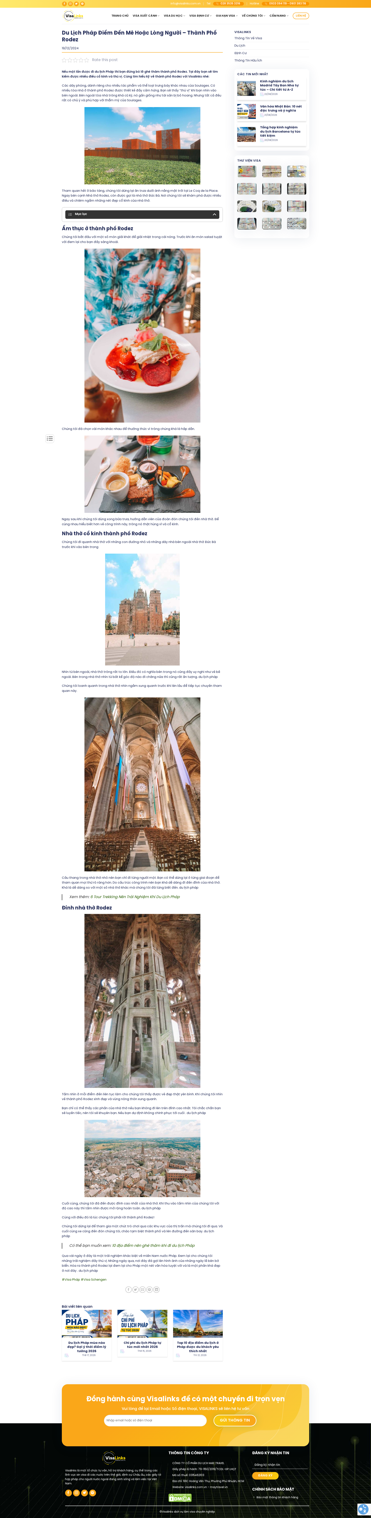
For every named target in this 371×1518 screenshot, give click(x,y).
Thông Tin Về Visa (248, 38)
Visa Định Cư (199, 15)
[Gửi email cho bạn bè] (142, 1289)
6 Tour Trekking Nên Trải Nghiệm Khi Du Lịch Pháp (135, 897)
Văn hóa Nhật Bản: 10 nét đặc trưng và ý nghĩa (281, 109)
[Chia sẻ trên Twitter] (135, 1289)
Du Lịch (239, 45)
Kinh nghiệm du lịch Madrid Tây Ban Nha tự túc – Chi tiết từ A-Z (279, 85)
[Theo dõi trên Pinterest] (82, 4)
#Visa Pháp (71, 1279)
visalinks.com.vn (196, 1487)
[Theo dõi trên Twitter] (76, 4)
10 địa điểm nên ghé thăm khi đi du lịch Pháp (153, 1246)
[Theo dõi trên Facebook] (64, 4)
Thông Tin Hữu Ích (248, 60)
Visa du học (173, 15)
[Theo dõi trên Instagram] (70, 4)
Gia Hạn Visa (225, 15)
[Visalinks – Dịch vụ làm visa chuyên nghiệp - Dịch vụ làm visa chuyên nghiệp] (81, 16)
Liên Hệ (301, 15)
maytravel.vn (219, 1487)
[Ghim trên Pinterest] (149, 1289)
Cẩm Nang (278, 15)
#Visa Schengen (93, 1279)
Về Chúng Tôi (252, 15)
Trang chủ (120, 15)
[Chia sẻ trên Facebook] (128, 1289)
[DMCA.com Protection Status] (180, 1497)
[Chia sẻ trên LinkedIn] (156, 1289)
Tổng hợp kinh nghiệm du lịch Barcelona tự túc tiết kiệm (280, 131)
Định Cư (240, 53)
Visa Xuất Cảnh (145, 15)
